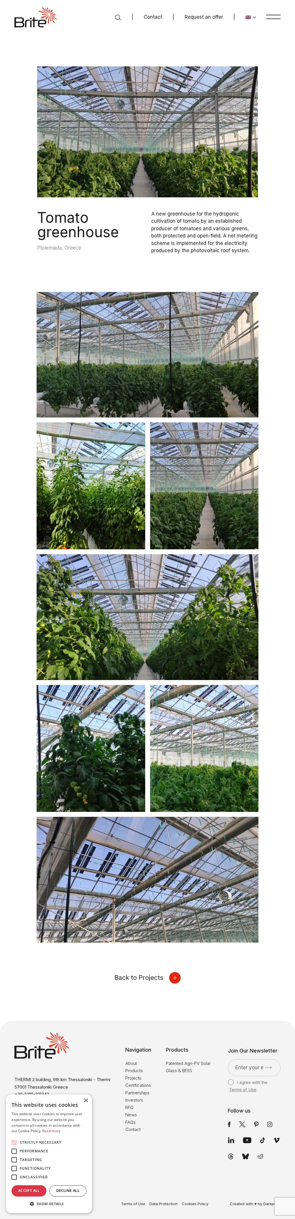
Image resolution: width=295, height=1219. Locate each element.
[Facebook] (229, 1124)
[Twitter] (242, 1124)
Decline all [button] (68, 1190)
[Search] (118, 17)
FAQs (130, 1122)
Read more (51, 1130)
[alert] (49, 1153)
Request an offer (204, 17)
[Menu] (273, 16)
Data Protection (163, 1204)
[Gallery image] (147, 354)
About (131, 1063)
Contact (153, 17)
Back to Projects (138, 977)
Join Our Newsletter (252, 1050)
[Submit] (268, 1067)
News (131, 1114)
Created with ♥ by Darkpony (255, 1203)
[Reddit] (260, 1156)
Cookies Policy (195, 1204)
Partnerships (137, 1093)
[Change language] (250, 17)
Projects (133, 1078)
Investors (134, 1100)
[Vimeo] (276, 1140)
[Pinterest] (256, 1124)
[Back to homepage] (35, 17)
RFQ (129, 1107)
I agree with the (248, 1086)
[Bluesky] (245, 1156)
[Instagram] (269, 1124)
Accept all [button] (29, 1190)
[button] (49, 1204)
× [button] (86, 1100)
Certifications (138, 1085)
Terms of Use (242, 1089)
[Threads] (231, 1156)
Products (134, 1070)
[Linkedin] (231, 1140)
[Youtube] (247, 1140)
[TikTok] (262, 1140)
